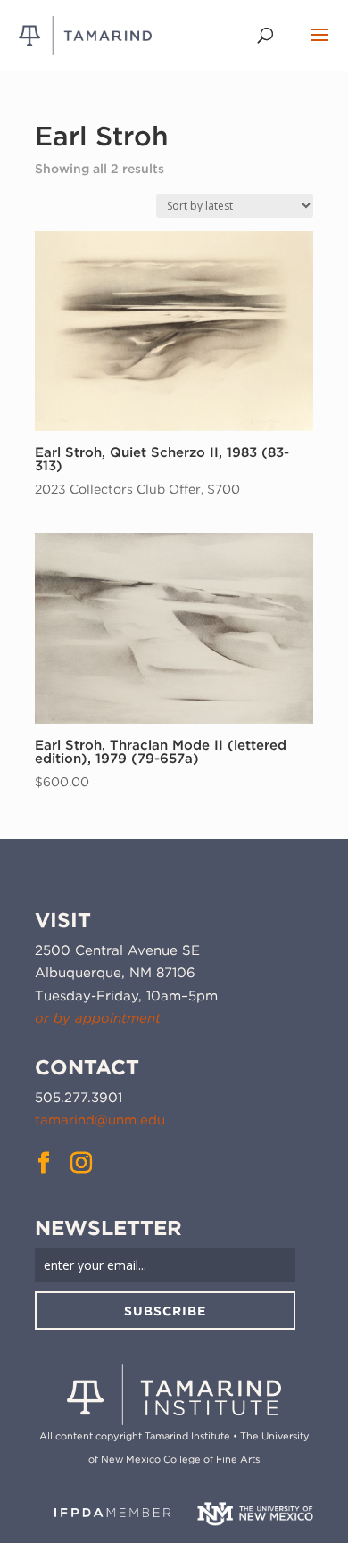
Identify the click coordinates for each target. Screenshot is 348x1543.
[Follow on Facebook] (43, 1162)
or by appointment (98, 1018)
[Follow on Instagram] (81, 1162)
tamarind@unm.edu (100, 1120)
